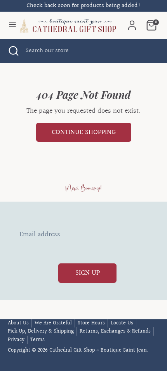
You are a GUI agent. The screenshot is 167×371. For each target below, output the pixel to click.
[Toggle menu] (9, 25)
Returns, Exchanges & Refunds (115, 331)
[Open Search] (13, 51)
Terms (37, 340)
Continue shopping (84, 132)
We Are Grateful (53, 323)
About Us (18, 323)
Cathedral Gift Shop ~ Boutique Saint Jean (98, 350)
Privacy (16, 340)
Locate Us (122, 323)
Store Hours (91, 323)
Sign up (87, 273)
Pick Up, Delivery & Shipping (41, 331)
